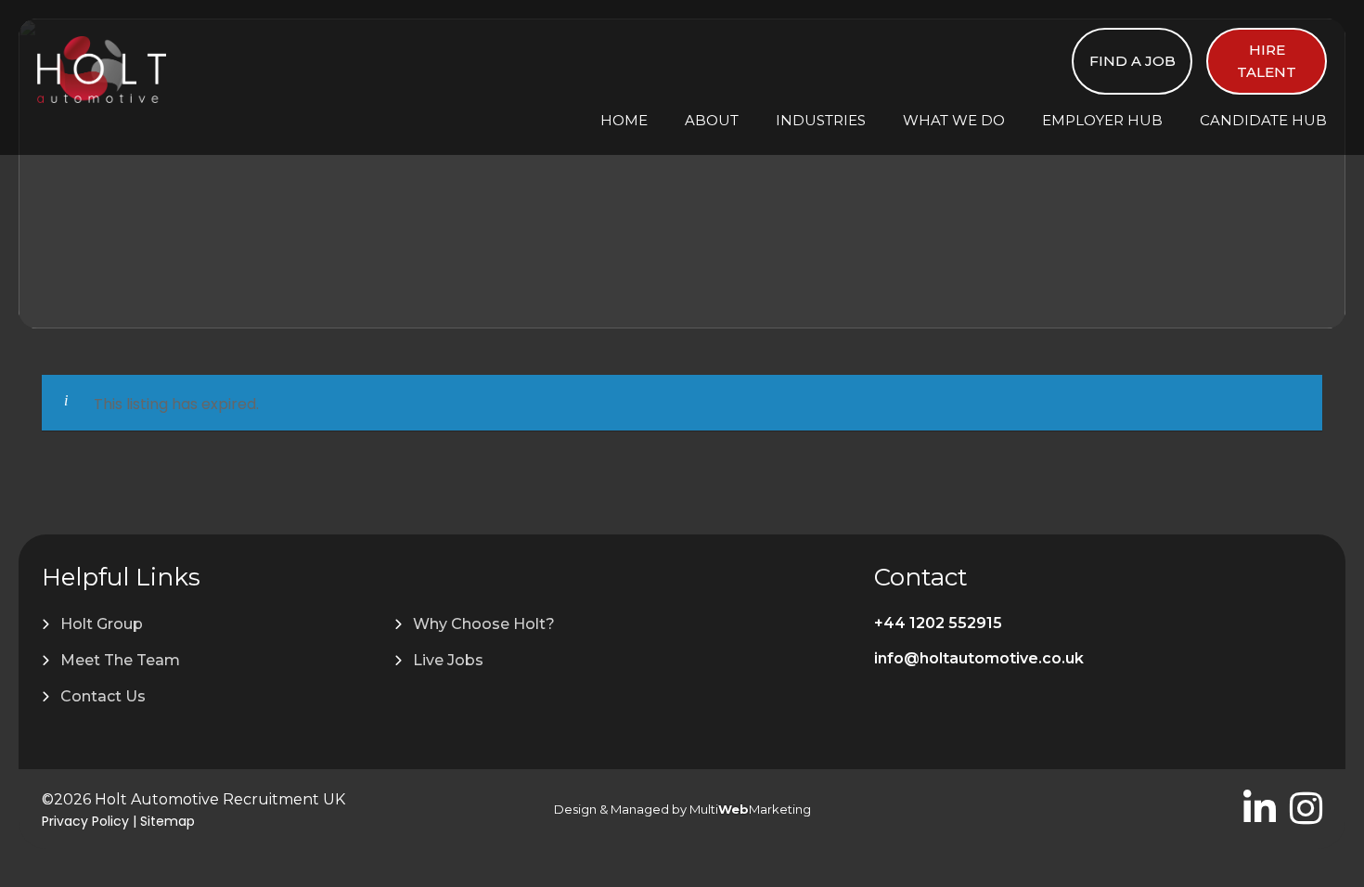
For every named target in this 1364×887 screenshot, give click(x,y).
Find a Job (1132, 61)
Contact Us (103, 696)
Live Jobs (448, 660)
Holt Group (101, 624)
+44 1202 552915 (938, 623)
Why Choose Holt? (484, 624)
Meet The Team (120, 660)
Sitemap (167, 821)
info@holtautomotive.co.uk (979, 658)
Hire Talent (1266, 61)
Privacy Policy (85, 821)
